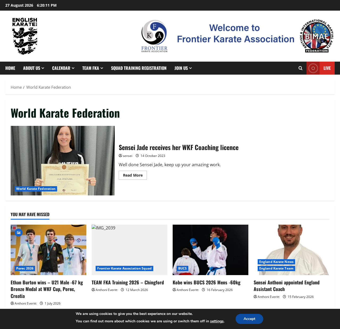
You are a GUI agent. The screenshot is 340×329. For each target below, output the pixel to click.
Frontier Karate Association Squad (124, 268)
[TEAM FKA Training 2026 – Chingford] (129, 250)
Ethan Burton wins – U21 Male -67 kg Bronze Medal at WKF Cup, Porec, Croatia (47, 289)
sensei (127, 155)
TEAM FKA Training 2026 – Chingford (128, 282)
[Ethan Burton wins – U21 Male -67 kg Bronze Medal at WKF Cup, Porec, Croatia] (48, 250)
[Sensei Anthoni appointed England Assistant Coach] (291, 250)
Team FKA (90, 68)
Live (327, 68)
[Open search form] (301, 68)
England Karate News (276, 261)
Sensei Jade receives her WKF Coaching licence (63, 160)
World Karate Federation (36, 188)
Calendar (61, 68)
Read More (135, 176)
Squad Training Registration (139, 68)
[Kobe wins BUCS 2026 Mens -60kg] (210, 250)
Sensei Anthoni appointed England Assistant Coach (287, 285)
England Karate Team (276, 268)
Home (10, 68)
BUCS (182, 268)
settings (217, 321)
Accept (249, 318)
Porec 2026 (24, 268)
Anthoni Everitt (25, 303)
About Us (31, 68)
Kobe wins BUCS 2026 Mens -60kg (206, 282)
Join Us (181, 68)
